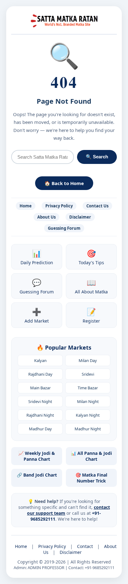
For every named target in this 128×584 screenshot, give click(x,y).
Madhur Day (40, 429)
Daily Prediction (37, 256)
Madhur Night (88, 429)
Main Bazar (40, 388)
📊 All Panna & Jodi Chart (91, 456)
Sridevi (88, 374)
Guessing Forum (64, 228)
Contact (85, 546)
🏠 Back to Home (64, 183)
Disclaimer (80, 217)
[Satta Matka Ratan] (64, 20)
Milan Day (88, 360)
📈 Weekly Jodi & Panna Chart (36, 456)
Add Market (37, 315)
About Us (46, 217)
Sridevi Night (40, 401)
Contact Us (97, 206)
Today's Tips (91, 256)
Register (91, 315)
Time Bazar (88, 388)
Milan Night (88, 401)
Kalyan (40, 360)
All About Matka (91, 286)
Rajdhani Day (40, 374)
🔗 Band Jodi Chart (37, 475)
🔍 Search (97, 156)
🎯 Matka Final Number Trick (91, 478)
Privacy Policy (59, 206)
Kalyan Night (88, 415)
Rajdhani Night (40, 415)
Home (26, 206)
